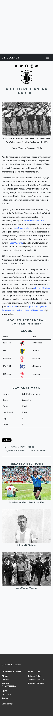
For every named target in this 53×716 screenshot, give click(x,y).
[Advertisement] (26, 27)
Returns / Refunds (36, 683)
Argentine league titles (34, 220)
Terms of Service (36, 679)
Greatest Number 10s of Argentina (26, 502)
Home (4, 446)
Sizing (4, 690)
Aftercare (6, 694)
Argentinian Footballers (16, 450)
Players (13, 446)
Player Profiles (27, 446)
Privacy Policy (34, 676)
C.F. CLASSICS (10, 57)
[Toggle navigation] (47, 57)
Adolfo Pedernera (38, 450)
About (5, 676)
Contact (5, 679)
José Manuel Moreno (23, 228)
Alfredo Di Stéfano (42, 288)
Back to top (7, 703)
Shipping (6, 698)
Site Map (6, 683)
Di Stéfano (12, 306)
